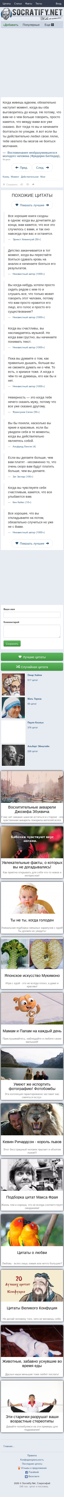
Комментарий (11, 622)
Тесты (39, 3)
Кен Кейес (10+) (22, 502)
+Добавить (10, 25)
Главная (8, 1446)
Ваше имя (9, 609)
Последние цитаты (32, 1463)
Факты (28, 3)
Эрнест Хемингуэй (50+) (27, 239)
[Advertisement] (32, 63)
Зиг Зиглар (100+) (23, 476)
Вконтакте (33, 1476)
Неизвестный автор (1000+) (29, 273)
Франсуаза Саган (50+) (26, 412)
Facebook (34, 1472)
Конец (6, 176)
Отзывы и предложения (34, 1468)
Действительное (30, 176)
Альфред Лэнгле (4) (24, 446)
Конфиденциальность (32, 1459)
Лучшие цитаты (34, 656)
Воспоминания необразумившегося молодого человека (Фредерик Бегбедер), (31, 155)
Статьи (18, 3)
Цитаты (7, 3)
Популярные (31, 25)
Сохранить (12, 643)
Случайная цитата (34, 666)
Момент (15, 176)
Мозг (43, 176)
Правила (32, 1455)
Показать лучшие (32, 205)
